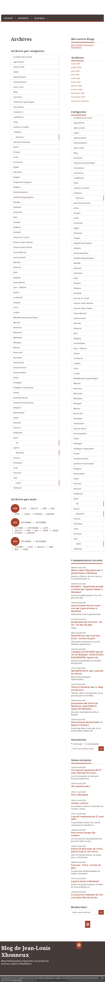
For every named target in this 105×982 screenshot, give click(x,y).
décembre (26, 522)
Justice (16, 292)
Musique (17, 342)
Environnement (20, 192)
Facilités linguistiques (23, 197)
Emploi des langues (22, 182)
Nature (16, 347)
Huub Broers (78, 635)
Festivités (17, 212)
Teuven (16, 457)
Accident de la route (22, 57)
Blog (15, 92)
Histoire (17, 262)
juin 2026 (75, 71)
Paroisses (17, 357)
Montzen (17, 327)
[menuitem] (8, 18)
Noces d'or (18, 352)
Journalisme (19, 282)
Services (17, 427)
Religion (17, 407)
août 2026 (75, 63)
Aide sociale (18, 67)
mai (53, 508)
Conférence (18, 117)
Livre (15, 307)
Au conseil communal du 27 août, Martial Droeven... (86, 771)
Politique (17, 382)
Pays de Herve (19, 367)
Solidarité (17, 432)
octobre (19, 528)
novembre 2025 (78, 97)
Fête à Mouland (79, 794)
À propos (39, 18)
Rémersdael (18, 412)
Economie (18, 162)
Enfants (16, 187)
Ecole (15, 157)
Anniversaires (20, 82)
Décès (16, 147)
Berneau (20, 137)
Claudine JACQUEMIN (83, 651)
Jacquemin (77, 621)
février (38, 514)
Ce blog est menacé (86, 723)
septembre (33, 528)
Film (15, 217)
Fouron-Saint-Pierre (22, 247)
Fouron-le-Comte (21, 237)
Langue (16, 302)
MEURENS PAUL (80, 670)
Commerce (18, 112)
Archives (23, 18)
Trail (15, 467)
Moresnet (17, 332)
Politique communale (23, 387)
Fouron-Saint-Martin (23, 242)
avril (17, 514)
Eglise (16, 167)
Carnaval (17, 97)
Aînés (16, 71)
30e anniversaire (80, 786)
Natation (20, 452)
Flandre (16, 222)
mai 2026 (75, 74)
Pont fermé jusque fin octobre (83, 834)
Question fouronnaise (23, 402)
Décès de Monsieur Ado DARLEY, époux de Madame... (84, 706)
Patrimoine (18, 362)
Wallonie (17, 487)
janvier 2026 (76, 89)
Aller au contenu (9, 2)
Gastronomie (19, 257)
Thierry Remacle (80, 687)
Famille (16, 202)
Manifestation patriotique (25, 317)
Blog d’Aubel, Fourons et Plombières (82, 46)
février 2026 (76, 86)
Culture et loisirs (21, 127)
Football (17, 232)
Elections (17, 172)
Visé (15, 478)
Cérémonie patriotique (24, 102)
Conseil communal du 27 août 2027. (87, 818)
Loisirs (16, 312)
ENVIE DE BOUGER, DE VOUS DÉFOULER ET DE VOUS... (87, 850)
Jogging (16, 277)
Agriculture (18, 62)
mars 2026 (76, 82)
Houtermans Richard (83, 722)
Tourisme (17, 462)
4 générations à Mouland (86, 571)
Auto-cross (18, 87)
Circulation (18, 107)
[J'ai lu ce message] (102, 978)
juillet (34, 508)
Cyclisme (17, 132)
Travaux (17, 472)
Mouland (17, 337)
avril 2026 (75, 78)
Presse (16, 392)
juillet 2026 (76, 67)
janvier (50, 514)
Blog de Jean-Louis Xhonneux (25, 951)
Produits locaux (20, 397)
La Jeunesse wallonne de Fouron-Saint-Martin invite (87, 896)
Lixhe (18, 482)
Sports (16, 447)
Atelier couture (79, 803)
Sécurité (17, 422)
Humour (17, 267)
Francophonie (19, 252)
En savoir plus (16, 980)
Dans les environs (21, 142)
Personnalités (19, 372)
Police (16, 377)
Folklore (17, 227)
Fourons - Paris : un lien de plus (87, 623)
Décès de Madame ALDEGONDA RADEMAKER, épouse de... (87, 654)
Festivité (17, 207)
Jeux (15, 272)
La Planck (17, 297)
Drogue (16, 152)
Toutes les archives (80, 101)
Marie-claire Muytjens (83, 570)
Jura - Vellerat (19, 287)
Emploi (16, 177)
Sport (15, 437)
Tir (17, 442)
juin (45, 508)
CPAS (15, 122)
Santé (16, 417)
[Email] (87, 924)
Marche (16, 322)
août (24, 508)
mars (27, 514)
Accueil (8, 18)
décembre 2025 (78, 93)
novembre (41, 522)
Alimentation (19, 77)
